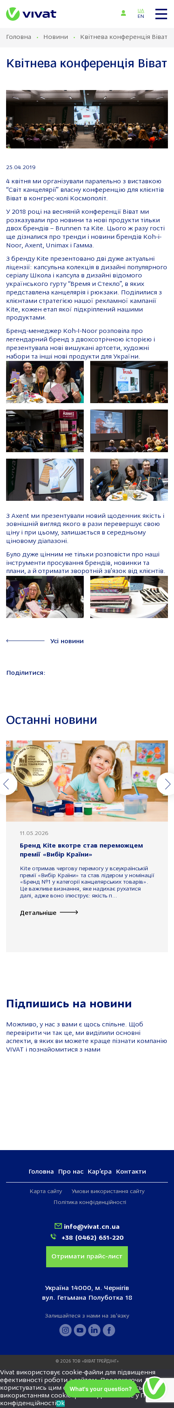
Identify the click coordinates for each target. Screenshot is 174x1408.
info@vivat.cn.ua (91, 1227)
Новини (55, 37)
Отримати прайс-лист (87, 1256)
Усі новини (67, 641)
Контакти (131, 1172)
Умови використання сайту (108, 1192)
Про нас (70, 1172)
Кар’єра (99, 1172)
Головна (18, 37)
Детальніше (38, 913)
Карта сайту (46, 1192)
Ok (60, 1403)
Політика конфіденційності (89, 1203)
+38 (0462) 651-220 (91, 1238)
